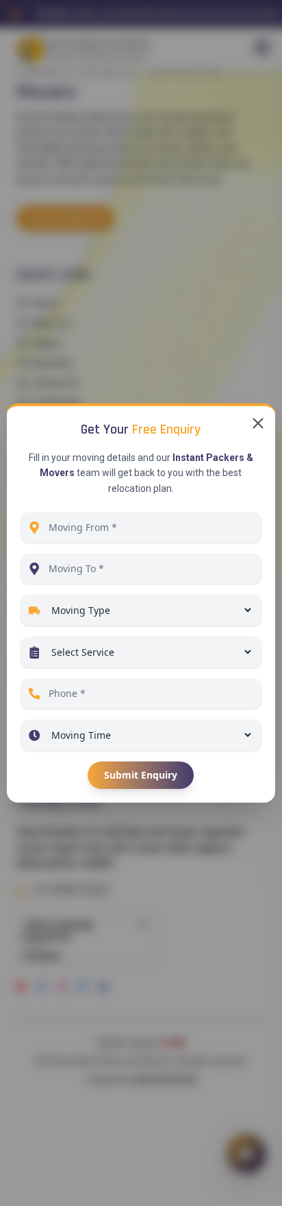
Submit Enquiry (140, 774)
